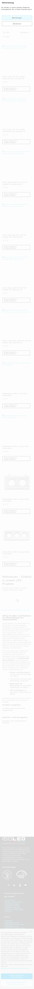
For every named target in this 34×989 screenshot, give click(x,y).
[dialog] (17, 494)
